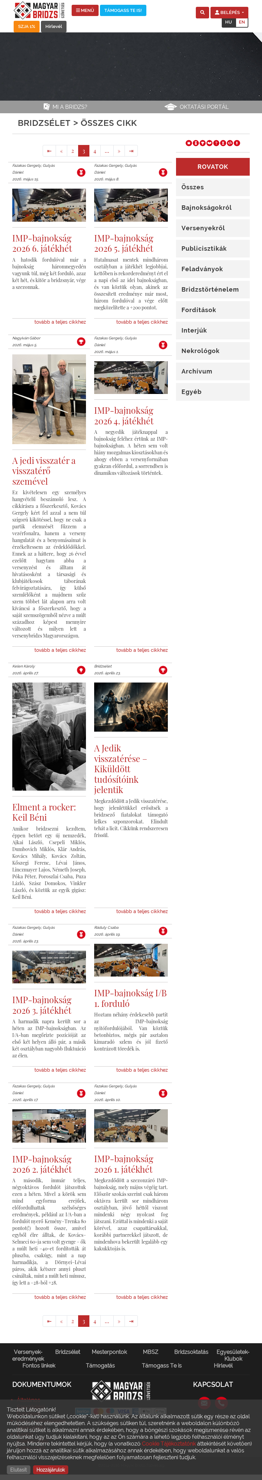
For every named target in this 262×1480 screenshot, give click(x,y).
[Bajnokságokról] (195, 143)
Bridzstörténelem (210, 289)
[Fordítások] (230, 143)
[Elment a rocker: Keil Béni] (49, 741)
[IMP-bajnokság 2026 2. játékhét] (49, 1130)
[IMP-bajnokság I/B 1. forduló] (131, 965)
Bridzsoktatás (191, 1352)
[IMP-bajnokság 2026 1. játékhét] (131, 1130)
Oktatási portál (204, 107)
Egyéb (191, 391)
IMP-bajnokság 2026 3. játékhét (41, 1004)
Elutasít (18, 1469)
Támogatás (100, 1365)
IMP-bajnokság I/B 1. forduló (130, 998)
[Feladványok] (216, 143)
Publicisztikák (204, 248)
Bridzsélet (67, 1352)
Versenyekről (203, 228)
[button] (202, 12)
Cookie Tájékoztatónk (169, 1443)
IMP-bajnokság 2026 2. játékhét (42, 1164)
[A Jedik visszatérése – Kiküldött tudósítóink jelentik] (131, 712)
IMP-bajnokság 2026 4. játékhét (124, 415)
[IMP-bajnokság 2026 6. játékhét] (49, 210)
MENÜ (87, 10)
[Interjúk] (236, 143)
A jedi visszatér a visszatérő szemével (44, 471)
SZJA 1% (26, 26)
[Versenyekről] (202, 143)
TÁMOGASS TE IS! (123, 10)
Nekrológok (200, 350)
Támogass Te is (162, 1365)
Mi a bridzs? (70, 107)
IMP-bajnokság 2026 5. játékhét (123, 243)
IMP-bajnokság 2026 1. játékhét (123, 1163)
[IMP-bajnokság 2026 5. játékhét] (131, 210)
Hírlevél (53, 26)
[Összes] (188, 143)
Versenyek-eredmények (28, 1355)
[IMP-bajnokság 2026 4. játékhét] (131, 382)
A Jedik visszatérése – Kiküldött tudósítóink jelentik (120, 768)
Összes (192, 187)
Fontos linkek (39, 1365)
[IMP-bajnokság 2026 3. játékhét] (49, 972)
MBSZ (150, 1352)
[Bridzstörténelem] (223, 143)
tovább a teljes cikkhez (60, 322)
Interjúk (194, 330)
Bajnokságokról (206, 207)
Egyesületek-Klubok (233, 1355)
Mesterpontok (109, 1352)
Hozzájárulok (51, 1469)
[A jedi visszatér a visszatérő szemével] (49, 404)
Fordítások (198, 309)
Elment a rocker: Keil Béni (44, 812)
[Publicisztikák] (209, 143)
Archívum (197, 371)
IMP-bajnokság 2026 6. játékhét (42, 243)
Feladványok (202, 269)
